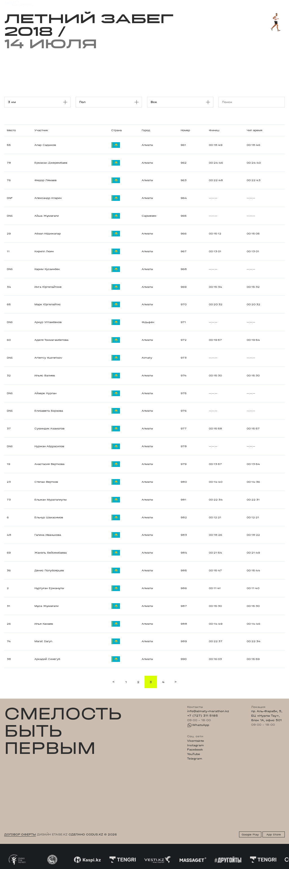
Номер (185, 130)
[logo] (18, 3)
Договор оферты (20, 834)
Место (11, 130)
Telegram (194, 758)
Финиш (214, 130)
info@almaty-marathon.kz (208, 711)
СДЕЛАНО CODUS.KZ (86, 834)
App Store (273, 834)
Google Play (250, 834)
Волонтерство (168, 3)
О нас (189, 3)
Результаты (83, 3)
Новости (145, 3)
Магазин (242, 3)
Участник (41, 130)
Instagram (195, 745)
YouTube (193, 754)
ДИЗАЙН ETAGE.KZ (52, 834)
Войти (280, 3)
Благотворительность (116, 3)
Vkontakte (195, 741)
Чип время (254, 130)
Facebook (195, 749)
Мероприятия (58, 3)
